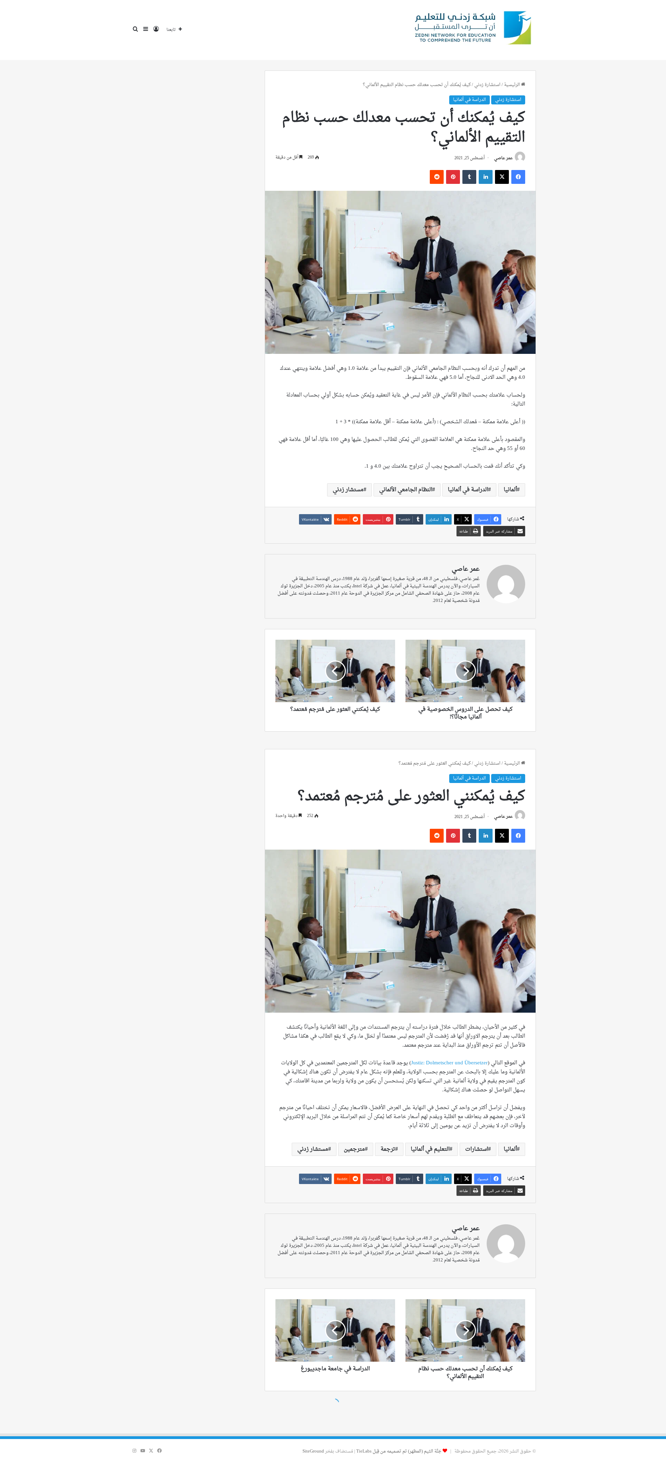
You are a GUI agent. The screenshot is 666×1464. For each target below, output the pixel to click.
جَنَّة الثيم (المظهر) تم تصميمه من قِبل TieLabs (399, 1451)
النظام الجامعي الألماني (405, 490)
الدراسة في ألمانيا (469, 99)
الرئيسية (512, 84)
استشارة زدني (487, 84)
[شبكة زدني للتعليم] (470, 30)
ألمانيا (510, 490)
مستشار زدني (348, 490)
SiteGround (313, 1451)
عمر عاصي (503, 158)
